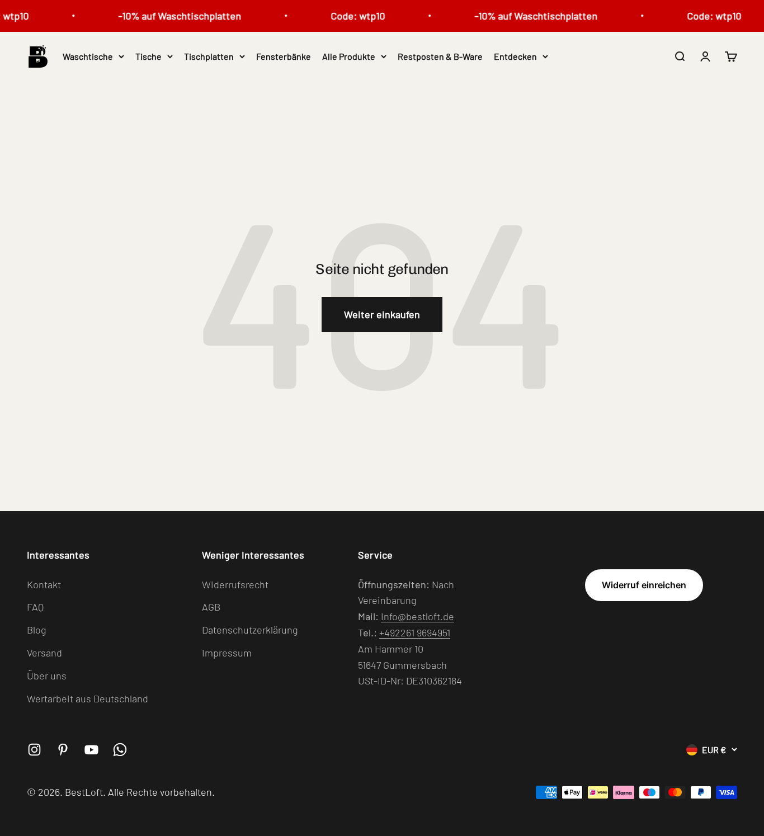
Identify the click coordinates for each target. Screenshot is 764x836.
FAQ (35, 607)
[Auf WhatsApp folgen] (120, 749)
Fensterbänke (283, 56)
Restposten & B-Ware (440, 56)
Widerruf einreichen (644, 585)
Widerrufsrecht (235, 584)
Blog (36, 630)
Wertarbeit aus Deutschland (87, 698)
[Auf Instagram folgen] (34, 749)
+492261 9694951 (414, 632)
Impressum (227, 652)
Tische (148, 56)
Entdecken (515, 56)
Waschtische (88, 56)
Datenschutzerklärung (250, 630)
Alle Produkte (348, 56)
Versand (44, 652)
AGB (211, 607)
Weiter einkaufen (382, 314)
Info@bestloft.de (417, 616)
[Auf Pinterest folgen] (62, 749)
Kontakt (44, 584)
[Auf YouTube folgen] (91, 749)
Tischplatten (209, 56)
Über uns (47, 675)
